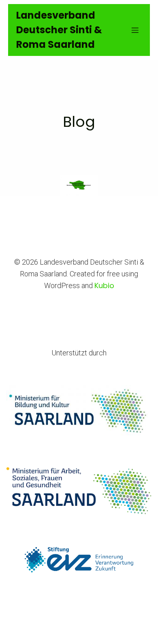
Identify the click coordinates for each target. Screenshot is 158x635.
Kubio (104, 285)
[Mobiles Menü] (135, 30)
